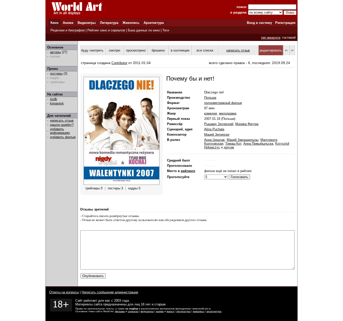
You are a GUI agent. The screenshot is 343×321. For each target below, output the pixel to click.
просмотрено (136, 50)
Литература (109, 23)
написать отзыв (62, 120)
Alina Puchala (214, 129)
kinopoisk (57, 103)
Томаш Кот (233, 143)
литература (183, 311)
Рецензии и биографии (67, 30)
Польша (210, 97)
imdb (53, 99)
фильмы (120, 311)
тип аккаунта (270, 37)
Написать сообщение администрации (110, 292)
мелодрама (227, 113)
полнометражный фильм (223, 103)
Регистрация (285, 23)
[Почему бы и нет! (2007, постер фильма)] (121, 184)
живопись (198, 311)
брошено (158, 50)
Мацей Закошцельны (242, 140)
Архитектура (154, 23)
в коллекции (180, 50)
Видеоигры (87, 23)
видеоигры (147, 311)
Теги (165, 30)
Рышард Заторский (218, 124)
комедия (210, 113)
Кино (54, 23)
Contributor (119, 63)
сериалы (133, 311)
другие (229, 147)
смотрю (114, 50)
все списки (205, 50)
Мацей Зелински (216, 134)
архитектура (213, 311)
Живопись (131, 23)
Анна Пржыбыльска (258, 143)
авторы (55, 52)
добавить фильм (63, 137)
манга (170, 311)
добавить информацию (60, 131)
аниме (160, 311)
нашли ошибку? (62, 125)
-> (292, 50)
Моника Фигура (246, 124)
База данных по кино (144, 30)
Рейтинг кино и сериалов (106, 30)
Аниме (68, 23)
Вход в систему (259, 23)
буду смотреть (92, 50)
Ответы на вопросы (64, 292)
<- (286, 50)
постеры (56, 73)
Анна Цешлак (214, 140)
